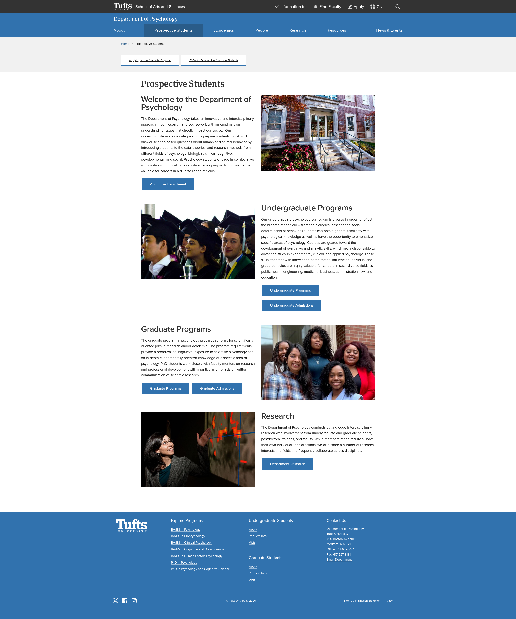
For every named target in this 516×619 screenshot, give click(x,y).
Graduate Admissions (217, 388)
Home (125, 43)
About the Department (168, 184)
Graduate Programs (165, 388)
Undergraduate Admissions (291, 305)
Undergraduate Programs (290, 290)
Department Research (287, 463)
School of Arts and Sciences (160, 6)
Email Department (339, 559)
